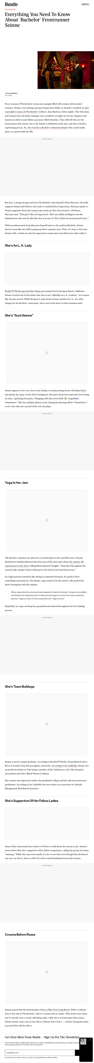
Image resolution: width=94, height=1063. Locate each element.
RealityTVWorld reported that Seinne (23, 291)
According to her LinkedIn (64, 765)
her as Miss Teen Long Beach (56, 1009)
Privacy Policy (53, 1057)
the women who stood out (39, 210)
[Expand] (82, 1039)
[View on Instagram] (47, 353)
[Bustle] (11, 4)
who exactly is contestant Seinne (47, 127)
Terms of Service (41, 1057)
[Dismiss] (90, 1039)
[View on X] (47, 268)
